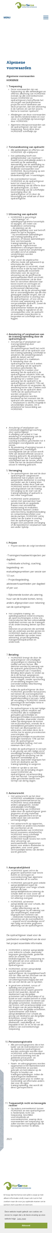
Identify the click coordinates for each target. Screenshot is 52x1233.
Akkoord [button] (26, 1225)
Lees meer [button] (21, 1219)
